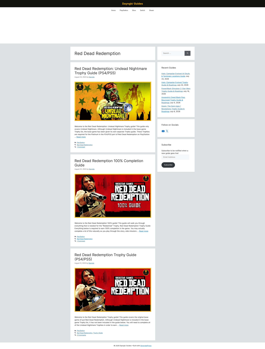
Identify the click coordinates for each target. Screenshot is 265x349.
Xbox (134, 10)
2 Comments (81, 335)
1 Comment (81, 147)
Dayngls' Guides (132, 3)
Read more (81, 137)
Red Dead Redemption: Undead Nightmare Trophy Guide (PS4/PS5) (111, 70)
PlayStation (124, 10)
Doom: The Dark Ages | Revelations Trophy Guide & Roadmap (172, 108)
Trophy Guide (98, 333)
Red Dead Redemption (84, 145)
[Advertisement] (132, 29)
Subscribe (168, 165)
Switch (142, 10)
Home (113, 10)
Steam (151, 10)
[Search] (187, 53)
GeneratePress (145, 346)
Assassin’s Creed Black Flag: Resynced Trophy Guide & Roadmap (173, 100)
